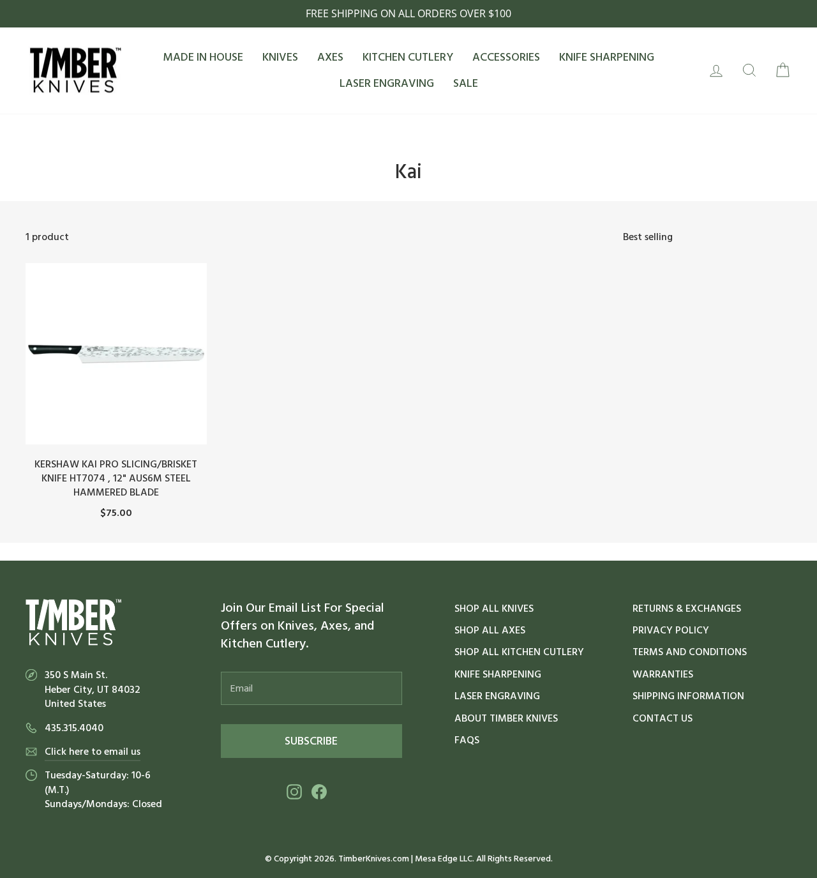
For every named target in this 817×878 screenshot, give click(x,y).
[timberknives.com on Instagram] (294, 791)
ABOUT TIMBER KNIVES (506, 718)
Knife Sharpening (497, 674)
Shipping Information (688, 696)
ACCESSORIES (506, 57)
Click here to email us (92, 751)
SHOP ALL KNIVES (494, 608)
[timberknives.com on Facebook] (319, 791)
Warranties (663, 674)
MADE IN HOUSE (203, 57)
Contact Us (663, 718)
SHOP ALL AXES (489, 630)
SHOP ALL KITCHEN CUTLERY (519, 652)
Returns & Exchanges (687, 608)
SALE (465, 83)
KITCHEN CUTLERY (408, 57)
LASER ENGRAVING (387, 83)
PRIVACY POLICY (671, 630)
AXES (330, 57)
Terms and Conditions (690, 652)
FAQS (466, 740)
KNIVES (280, 57)
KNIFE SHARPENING (606, 57)
